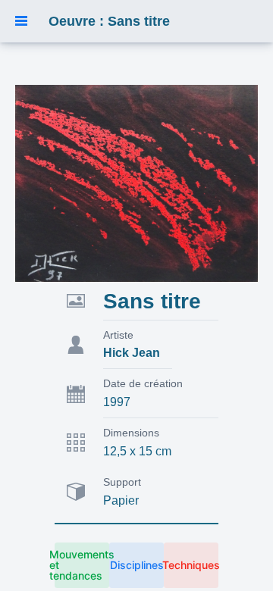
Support (122, 482)
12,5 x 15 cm (137, 451)
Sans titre (152, 301)
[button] (21, 21)
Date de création (143, 383)
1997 (116, 402)
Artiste (118, 335)
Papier (121, 500)
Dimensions (131, 433)
